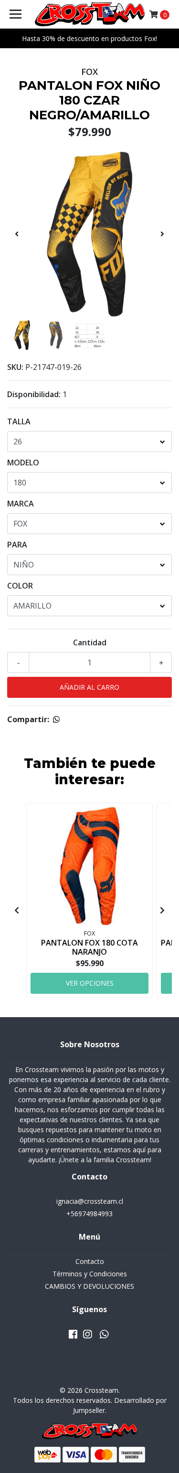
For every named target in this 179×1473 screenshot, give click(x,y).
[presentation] (16, 233)
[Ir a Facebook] (73, 1336)
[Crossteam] (90, 14)
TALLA (19, 421)
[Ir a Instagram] (87, 1336)
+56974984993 (89, 1213)
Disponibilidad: (34, 394)
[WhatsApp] (103, 1336)
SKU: (15, 367)
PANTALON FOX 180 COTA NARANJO (89, 947)
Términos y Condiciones (90, 1273)
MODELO (23, 462)
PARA (17, 544)
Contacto (89, 1261)
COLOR (20, 585)
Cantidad (89, 642)
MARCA (20, 503)
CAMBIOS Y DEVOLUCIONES (89, 1286)
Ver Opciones (90, 983)
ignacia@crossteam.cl (89, 1201)
